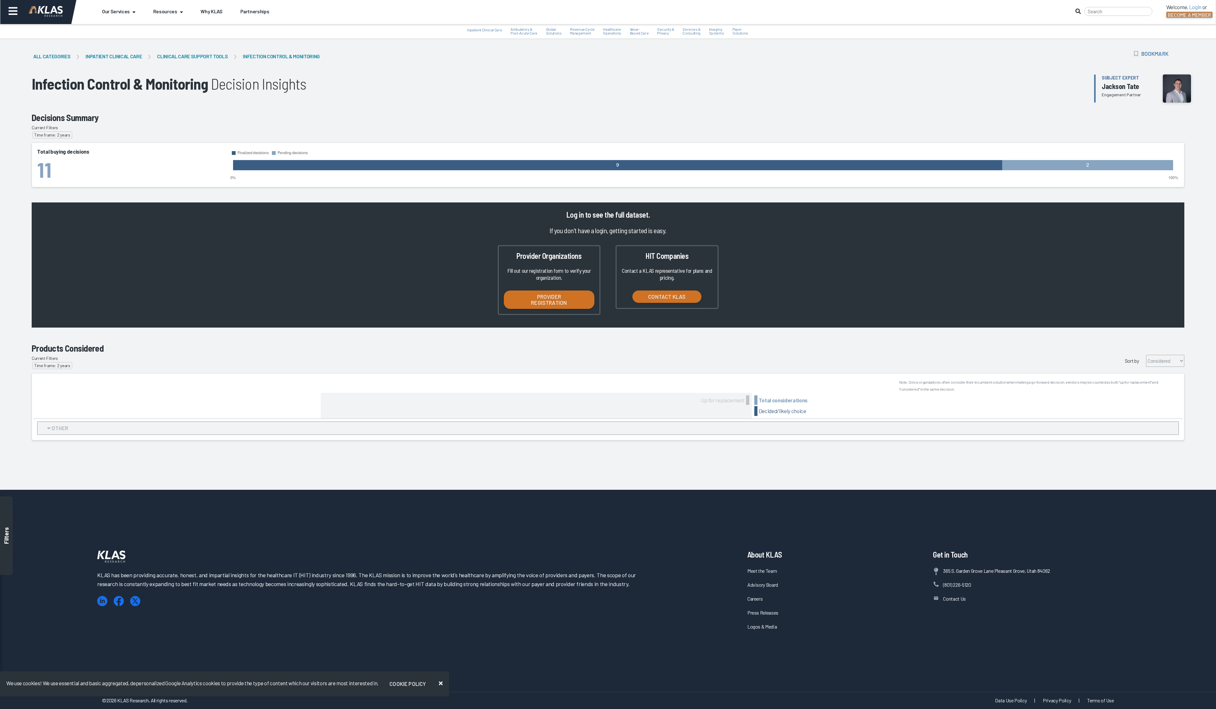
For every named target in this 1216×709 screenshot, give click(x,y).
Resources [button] (165, 11)
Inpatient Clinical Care (114, 56)
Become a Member (1189, 15)
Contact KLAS (667, 296)
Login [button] (1195, 7)
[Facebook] (119, 601)
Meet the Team (762, 571)
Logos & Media (762, 626)
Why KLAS (211, 11)
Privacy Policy (1057, 700)
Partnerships (254, 11)
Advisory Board (762, 585)
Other (59, 428)
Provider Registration (549, 299)
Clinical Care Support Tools (192, 56)
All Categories (51, 56)
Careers (755, 599)
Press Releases (762, 613)
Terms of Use (1100, 700)
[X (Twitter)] (135, 601)
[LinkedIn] (102, 601)
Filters (6, 535)
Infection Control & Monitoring (281, 56)
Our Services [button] (116, 11)
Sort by (1132, 361)
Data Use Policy (1011, 700)
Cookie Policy (408, 683)
